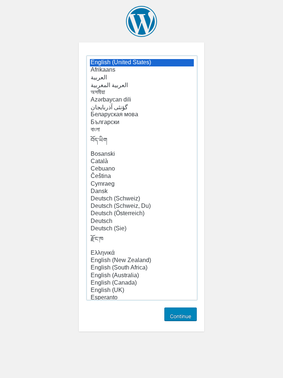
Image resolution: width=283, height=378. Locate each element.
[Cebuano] (142, 169)
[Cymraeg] (142, 184)
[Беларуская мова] (142, 114)
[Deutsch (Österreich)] (142, 213)
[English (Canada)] (142, 283)
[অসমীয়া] (142, 92)
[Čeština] (142, 176)
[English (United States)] (142, 62)
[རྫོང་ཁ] (142, 241)
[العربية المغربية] (142, 85)
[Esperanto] (142, 298)
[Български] (142, 122)
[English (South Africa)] (142, 268)
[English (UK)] (142, 290)
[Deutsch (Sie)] (142, 229)
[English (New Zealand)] (142, 260)
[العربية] (142, 77)
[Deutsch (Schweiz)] (142, 199)
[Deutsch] (142, 221)
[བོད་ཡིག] (142, 142)
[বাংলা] (142, 130)
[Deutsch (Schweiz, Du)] (142, 206)
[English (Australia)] (142, 275)
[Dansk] (142, 191)
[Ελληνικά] (142, 253)
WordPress (141, 21)
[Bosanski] (142, 154)
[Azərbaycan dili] (142, 100)
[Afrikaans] (142, 70)
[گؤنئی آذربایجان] (142, 107)
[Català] (142, 161)
